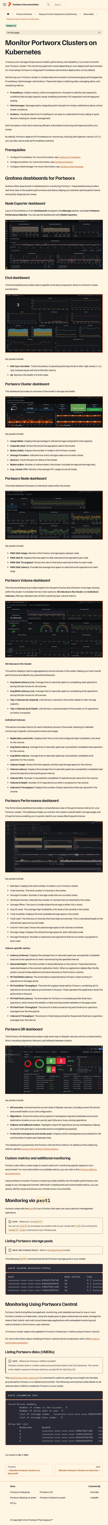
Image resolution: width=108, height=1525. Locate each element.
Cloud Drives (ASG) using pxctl (24, 1377)
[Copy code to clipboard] (99, 1267)
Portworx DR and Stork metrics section (39, 1148)
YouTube (94, 1492)
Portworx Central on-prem (53, 1497)
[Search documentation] (56, 4)
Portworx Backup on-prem (23, 1497)
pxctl (31, 1208)
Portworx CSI (46, 1492)
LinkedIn (94, 1497)
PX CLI (13, 1502)
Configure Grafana (64, 161)
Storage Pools (55, 1250)
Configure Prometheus (69, 157)
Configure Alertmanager (71, 166)
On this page (13, 32)
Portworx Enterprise (20, 1492)
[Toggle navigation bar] (5, 4)
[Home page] (8, 14)
